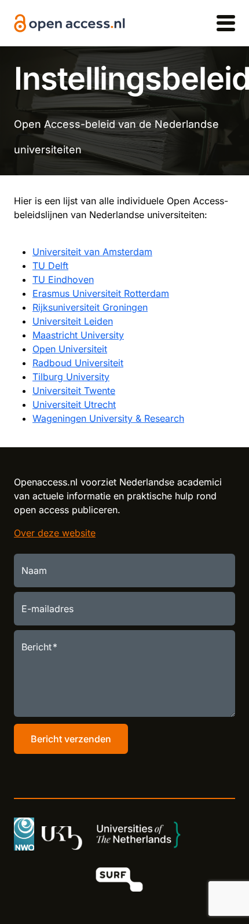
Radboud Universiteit (77, 363)
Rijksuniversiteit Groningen (90, 307)
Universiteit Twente (73, 390)
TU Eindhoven (63, 279)
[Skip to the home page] (69, 23)
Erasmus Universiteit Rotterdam (100, 293)
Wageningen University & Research (108, 418)
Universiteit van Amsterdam (92, 251)
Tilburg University (70, 376)
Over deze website (55, 533)
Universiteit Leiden (72, 321)
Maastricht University (78, 335)
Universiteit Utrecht (74, 404)
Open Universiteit (69, 349)
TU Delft (50, 265)
